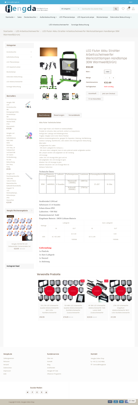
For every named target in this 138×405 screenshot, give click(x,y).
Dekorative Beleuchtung (14, 77)
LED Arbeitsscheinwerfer (27, 31)
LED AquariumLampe (13, 67)
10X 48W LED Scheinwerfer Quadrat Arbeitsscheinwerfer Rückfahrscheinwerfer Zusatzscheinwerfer (73, 309)
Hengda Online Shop (27, 402)
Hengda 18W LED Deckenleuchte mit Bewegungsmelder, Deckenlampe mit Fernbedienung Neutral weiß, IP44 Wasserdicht (11, 114)
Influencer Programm (54, 374)
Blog (48, 365)
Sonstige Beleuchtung (13, 87)
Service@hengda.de (13, 2)
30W (107, 72)
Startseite (8, 31)
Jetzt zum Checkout (108, 93)
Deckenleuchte (11, 52)
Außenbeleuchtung (12, 57)
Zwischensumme (92, 82)
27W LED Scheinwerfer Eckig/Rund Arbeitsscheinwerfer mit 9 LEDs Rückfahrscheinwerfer (121, 309)
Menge (88, 78)
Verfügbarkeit (91, 87)
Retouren (6, 361)
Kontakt (49, 361)
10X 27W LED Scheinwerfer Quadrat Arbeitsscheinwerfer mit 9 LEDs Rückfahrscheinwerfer (49, 309)
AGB (4, 374)
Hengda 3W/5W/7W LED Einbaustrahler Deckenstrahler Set (19, 245)
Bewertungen (59, 115)
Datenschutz (7, 368)
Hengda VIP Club (52, 371)
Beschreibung (44, 115)
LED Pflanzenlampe (12, 62)
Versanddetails (74, 115)
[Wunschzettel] (123, 9)
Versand (6, 365)
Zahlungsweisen (8, 358)
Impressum (7, 371)
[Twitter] (27, 392)
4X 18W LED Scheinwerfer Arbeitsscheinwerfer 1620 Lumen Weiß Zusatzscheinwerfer (96, 309)
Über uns (50, 358)
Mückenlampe (11, 72)
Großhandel (51, 368)
